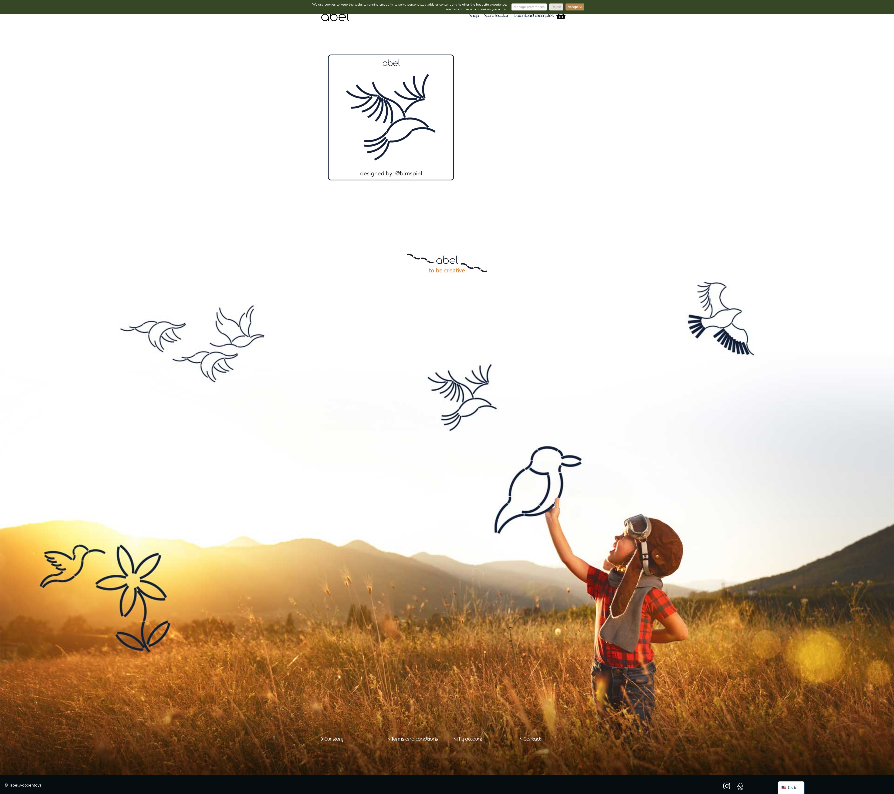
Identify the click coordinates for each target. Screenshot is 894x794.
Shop (474, 16)
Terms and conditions (414, 739)
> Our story (332, 739)
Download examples (534, 16)
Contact (532, 739)
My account (470, 739)
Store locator (496, 16)
